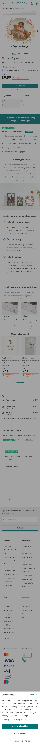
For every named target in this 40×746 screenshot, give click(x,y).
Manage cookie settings (20, 741)
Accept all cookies (20, 726)
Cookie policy (7, 719)
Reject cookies (20, 733)
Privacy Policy (20, 719)
